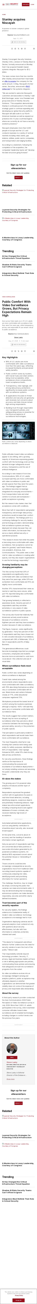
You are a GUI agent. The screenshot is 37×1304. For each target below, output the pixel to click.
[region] (18, 1296)
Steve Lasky (18, 337)
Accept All (18, 1300)
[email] (25, 49)
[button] (3, 4)
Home (4, 14)
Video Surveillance (8, 296)
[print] (34, 49)
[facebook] (12, 49)
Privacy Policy (19, 1295)
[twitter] (18, 49)
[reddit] (22, 49)
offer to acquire (10, 81)
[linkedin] (15, 49)
